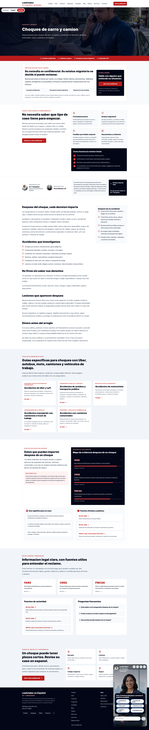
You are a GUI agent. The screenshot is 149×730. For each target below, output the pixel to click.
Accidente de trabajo (136, 701)
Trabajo (50, 3)
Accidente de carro (121, 701)
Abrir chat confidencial (110, 84)
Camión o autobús (120, 710)
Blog (84, 3)
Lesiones (62, 3)
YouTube (25, 713)
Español (20, 10)
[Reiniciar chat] (141, 666)
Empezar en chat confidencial (33, 140)
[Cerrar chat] (144, 666)
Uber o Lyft (122, 705)
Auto (56, 3)
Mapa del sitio (75, 720)
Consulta (104, 3)
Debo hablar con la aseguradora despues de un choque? (100, 607)
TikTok (40, 713)
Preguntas (70, 3)
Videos (90, 3)
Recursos (97, 3)
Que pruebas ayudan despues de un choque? (96, 620)
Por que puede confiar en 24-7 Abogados (117, 191)
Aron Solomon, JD (60, 188)
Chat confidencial (120, 3)
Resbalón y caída (137, 705)
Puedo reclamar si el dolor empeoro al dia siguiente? (99, 613)
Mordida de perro (137, 710)
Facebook (47, 713)
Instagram (33, 713)
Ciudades (78, 3)
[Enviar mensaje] (143, 719)
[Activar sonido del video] (134, 666)
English (13, 10)
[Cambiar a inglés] (137, 666)
